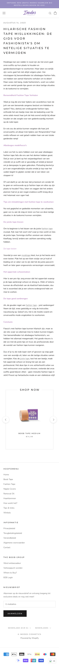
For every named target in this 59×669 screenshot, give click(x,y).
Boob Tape (8, 479)
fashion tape (47, 228)
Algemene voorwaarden (14, 542)
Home (6, 474)
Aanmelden (15, 613)
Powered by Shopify (29, 638)
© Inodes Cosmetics (29, 634)
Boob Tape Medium (29, 433)
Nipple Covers (9, 489)
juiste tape (24, 358)
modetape (25, 255)
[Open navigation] (4, 13)
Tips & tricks (8, 508)
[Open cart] (55, 13)
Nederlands (41, 628)
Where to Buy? (10, 572)
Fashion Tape (9, 484)
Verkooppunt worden (12, 568)
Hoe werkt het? (10, 503)
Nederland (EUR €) (18, 628)
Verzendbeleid (9, 538)
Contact (6, 547)
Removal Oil (8, 493)
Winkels (7, 512)
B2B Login (8, 577)
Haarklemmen (9, 498)
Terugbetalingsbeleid (12, 533)
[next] (53, 419)
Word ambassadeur (12, 563)
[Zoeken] (50, 13)
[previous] (5, 419)
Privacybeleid (9, 528)
